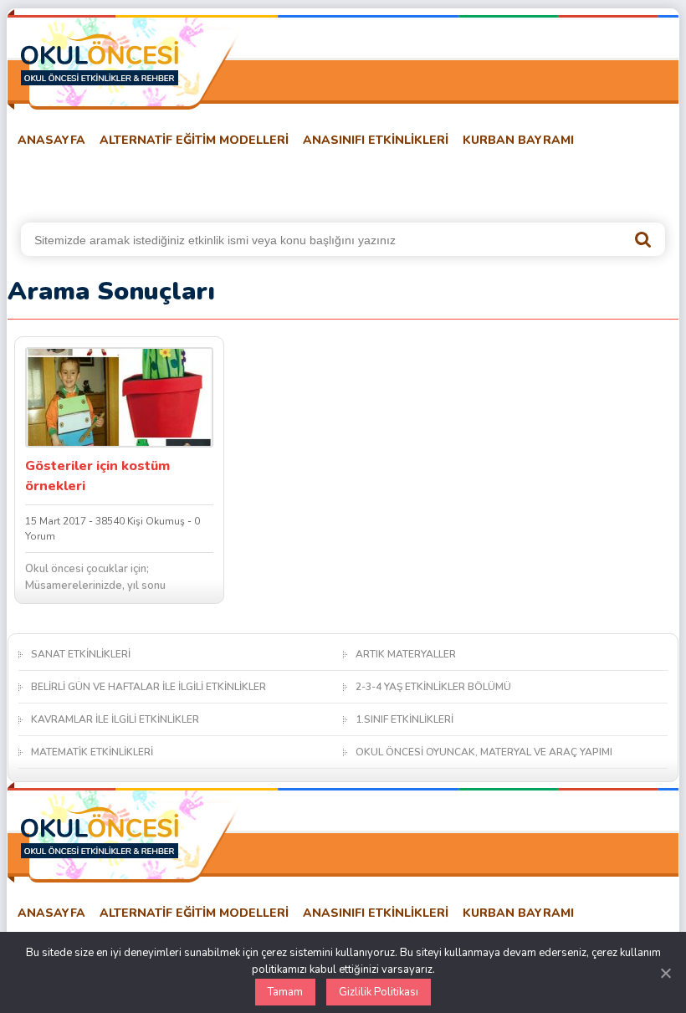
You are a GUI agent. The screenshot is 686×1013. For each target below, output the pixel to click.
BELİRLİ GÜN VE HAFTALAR (89, 182)
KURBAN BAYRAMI (518, 140)
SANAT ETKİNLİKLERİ (81, 654)
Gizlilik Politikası (378, 992)
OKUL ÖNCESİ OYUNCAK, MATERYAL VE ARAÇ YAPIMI (484, 752)
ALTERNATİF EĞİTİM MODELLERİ (194, 140)
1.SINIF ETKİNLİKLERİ (404, 719)
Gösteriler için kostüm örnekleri (97, 476)
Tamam (285, 992)
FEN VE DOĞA (228, 182)
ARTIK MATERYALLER (406, 654)
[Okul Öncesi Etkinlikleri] (99, 59)
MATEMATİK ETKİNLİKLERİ (92, 752)
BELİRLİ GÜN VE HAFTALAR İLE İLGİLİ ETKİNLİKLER (148, 686)
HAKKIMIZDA (502, 182)
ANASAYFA (51, 140)
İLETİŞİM (582, 182)
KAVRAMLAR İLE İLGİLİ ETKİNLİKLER (115, 719)
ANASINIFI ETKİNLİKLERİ (375, 140)
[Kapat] (665, 972)
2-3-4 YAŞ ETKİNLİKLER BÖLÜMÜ (433, 686)
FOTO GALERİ (326, 182)
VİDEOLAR (414, 182)
